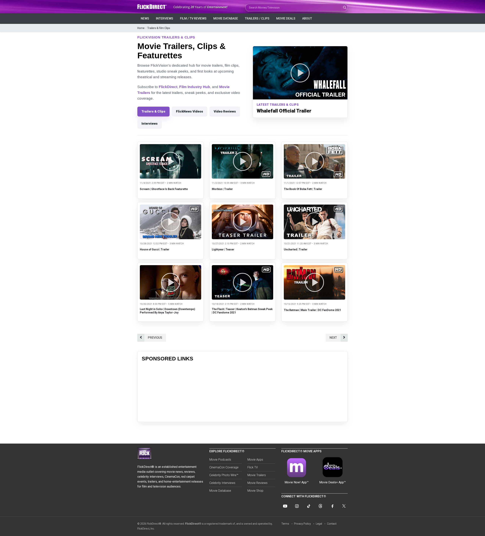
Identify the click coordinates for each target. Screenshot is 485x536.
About (307, 18)
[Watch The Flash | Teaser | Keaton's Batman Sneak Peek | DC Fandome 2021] (242, 267)
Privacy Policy (302, 523)
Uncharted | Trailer (295, 249)
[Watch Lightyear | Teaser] (242, 207)
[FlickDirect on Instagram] (297, 506)
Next (333, 337)
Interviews (164, 18)
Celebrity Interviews (222, 483)
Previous (155, 337)
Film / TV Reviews (193, 18)
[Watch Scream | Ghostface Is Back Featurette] (170, 146)
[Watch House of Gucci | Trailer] (170, 207)
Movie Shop (255, 490)
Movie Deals (285, 18)
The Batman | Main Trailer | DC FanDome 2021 (312, 310)
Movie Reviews (257, 483)
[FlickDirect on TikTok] (308, 506)
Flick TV (252, 467)
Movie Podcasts (220, 459)
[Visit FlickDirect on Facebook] (332, 506)
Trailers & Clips (153, 111)
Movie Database (225, 18)
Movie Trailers (256, 475)
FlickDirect (168, 87)
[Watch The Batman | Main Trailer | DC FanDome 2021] (314, 267)
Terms (285, 523)
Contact (331, 523)
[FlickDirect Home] (152, 6)
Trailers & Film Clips (158, 28)
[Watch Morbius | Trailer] (242, 146)
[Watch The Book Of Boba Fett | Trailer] (314, 146)
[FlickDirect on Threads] (320, 506)
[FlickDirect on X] (344, 506)
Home (141, 28)
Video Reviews (225, 111)
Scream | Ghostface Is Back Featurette (164, 189)
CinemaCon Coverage (224, 467)
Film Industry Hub (194, 87)
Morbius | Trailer (222, 189)
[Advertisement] (242, 391)
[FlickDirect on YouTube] (285, 506)
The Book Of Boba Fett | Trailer (303, 189)
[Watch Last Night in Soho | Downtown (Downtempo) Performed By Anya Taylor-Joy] (170, 267)
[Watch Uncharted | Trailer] (314, 207)
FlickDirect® (193, 523)
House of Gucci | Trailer (154, 249)
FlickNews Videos (189, 111)
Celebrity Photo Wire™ (223, 475)
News (145, 18)
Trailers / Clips (257, 18)
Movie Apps (255, 459)
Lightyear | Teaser (223, 249)
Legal (319, 523)
